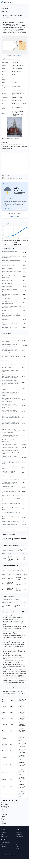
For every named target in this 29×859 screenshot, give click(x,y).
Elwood (4, 730)
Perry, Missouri (7, 655)
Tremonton (4, 706)
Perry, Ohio (6, 644)
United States (15, 7)
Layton (3, 818)
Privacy (17, 846)
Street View (4, 846)
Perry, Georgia (6, 616)
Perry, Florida (6, 626)
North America (8, 7)
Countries (3, 832)
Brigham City (4, 148)
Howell (3, 786)
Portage (4, 779)
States (2, 834)
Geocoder (3, 844)
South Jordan (5, 819)
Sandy (3, 813)
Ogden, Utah (10, 578)
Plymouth (4, 764)
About (17, 842)
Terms (17, 844)
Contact (17, 848)
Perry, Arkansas (7, 664)
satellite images (18, 178)
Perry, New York (7, 635)
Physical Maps (19, 832)
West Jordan (4, 808)
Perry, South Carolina (8, 669)
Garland (4, 712)
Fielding (4, 757)
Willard (12, 148)
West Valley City (5, 806)
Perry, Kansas (6, 678)
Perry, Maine (6, 650)
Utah (20, 7)
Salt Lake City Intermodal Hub (10, 584)
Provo (2, 809)
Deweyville (4, 772)
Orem (2, 811)
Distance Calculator (5, 842)
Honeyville (4, 724)
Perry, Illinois (6, 660)
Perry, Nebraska (7, 675)
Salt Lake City (4, 804)
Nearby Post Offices (8, 596)
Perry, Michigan (7, 641)
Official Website (14, 216)
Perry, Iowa (6, 621)
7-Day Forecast (6, 208)
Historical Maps (19, 836)
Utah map (19, 55)
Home (2, 7)
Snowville (4, 794)
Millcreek (3, 823)
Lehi (2, 821)
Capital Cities (4, 836)
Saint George (4, 814)
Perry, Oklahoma (7, 632)
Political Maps (19, 834)
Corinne (4, 750)
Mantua (4, 738)
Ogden (3, 816)
